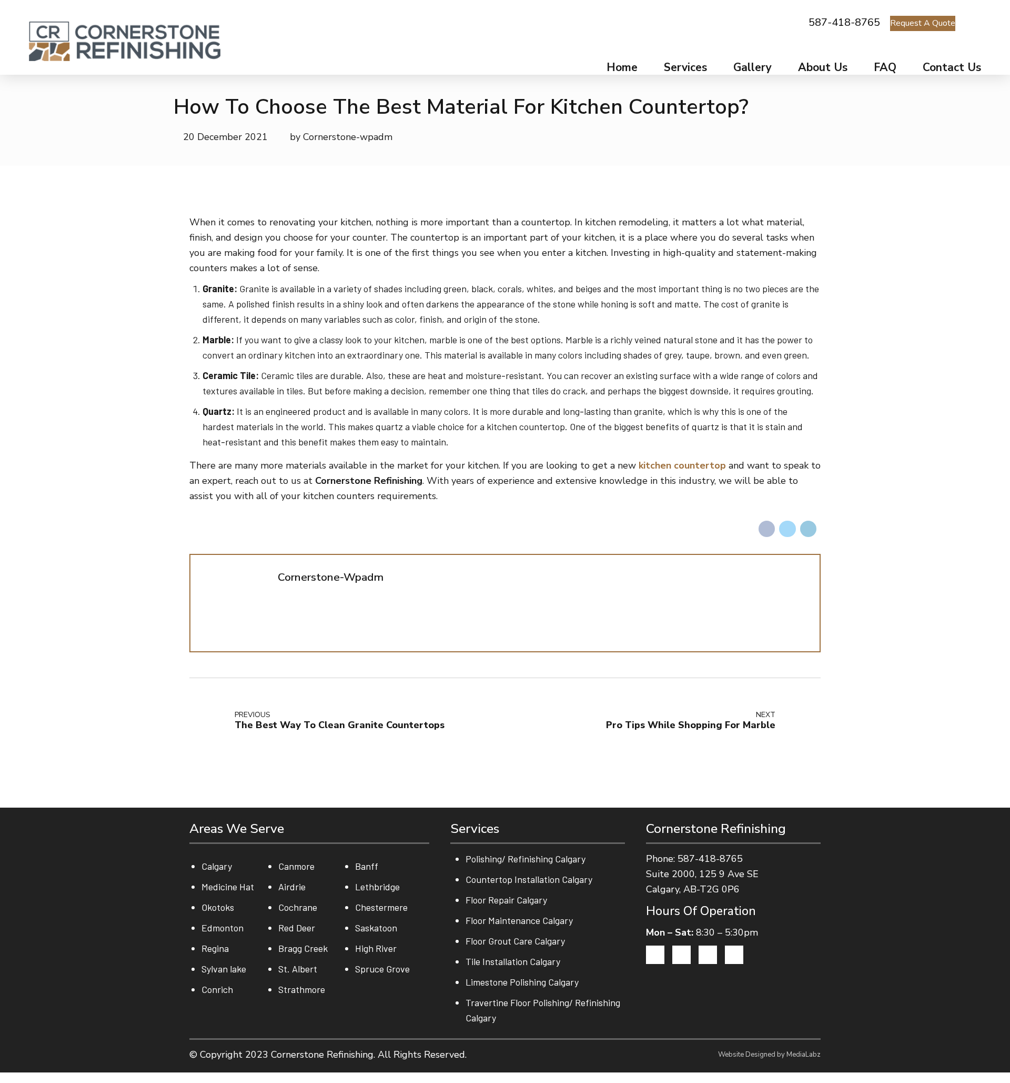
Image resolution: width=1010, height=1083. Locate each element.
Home (622, 67)
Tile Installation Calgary (513, 961)
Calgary (216, 866)
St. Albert (297, 969)
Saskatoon (376, 927)
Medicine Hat (227, 886)
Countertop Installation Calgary (529, 879)
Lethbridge (377, 886)
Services (685, 67)
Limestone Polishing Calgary (522, 982)
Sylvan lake (223, 969)
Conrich (217, 989)
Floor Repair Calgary (506, 900)
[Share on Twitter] (787, 529)
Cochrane (297, 907)
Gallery (752, 67)
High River (376, 948)
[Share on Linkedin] (808, 529)
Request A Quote (922, 23)
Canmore (296, 866)
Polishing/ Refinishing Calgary (525, 859)
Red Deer (296, 927)
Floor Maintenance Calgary (519, 920)
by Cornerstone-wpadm (341, 137)
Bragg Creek (303, 948)
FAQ (885, 67)
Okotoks (217, 907)
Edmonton (222, 927)
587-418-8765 (844, 22)
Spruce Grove (382, 969)
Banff (366, 866)
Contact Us (952, 67)
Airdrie (292, 886)
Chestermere (381, 907)
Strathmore (301, 989)
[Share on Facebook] (767, 529)
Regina (215, 948)
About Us (822, 67)
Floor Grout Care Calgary (515, 941)
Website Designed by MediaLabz (769, 1054)
